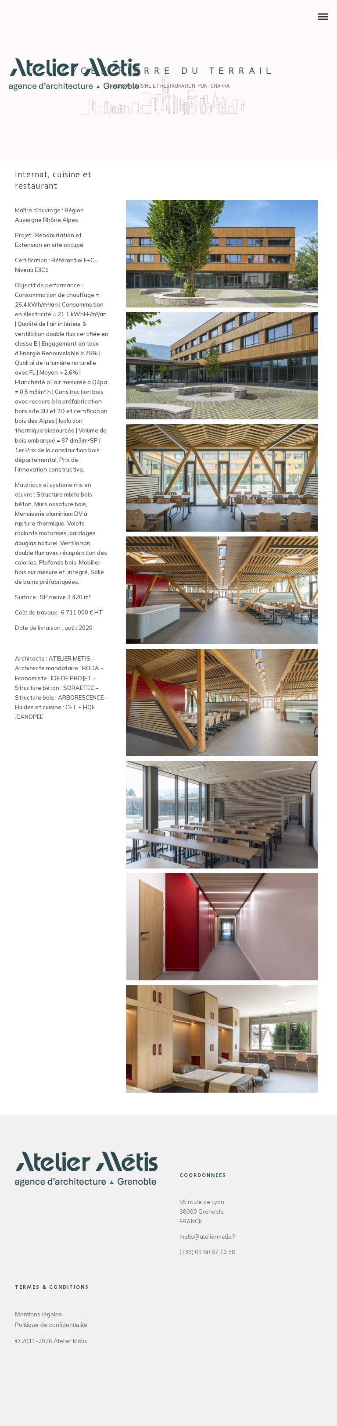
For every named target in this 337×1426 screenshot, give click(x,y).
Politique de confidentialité (51, 1324)
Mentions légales (38, 1314)
